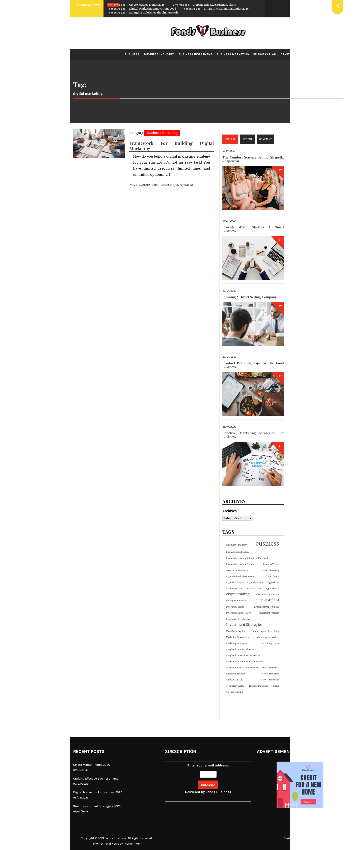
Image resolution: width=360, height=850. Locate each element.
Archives (229, 511)
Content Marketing (270, 570)
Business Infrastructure (237, 552)
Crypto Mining (272, 588)
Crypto (286, 54)
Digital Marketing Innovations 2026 (142, 8)
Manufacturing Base (236, 631)
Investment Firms (235, 607)
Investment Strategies (244, 625)
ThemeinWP (131, 843)
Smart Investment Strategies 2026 (216, 8)
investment (269, 600)
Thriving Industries (258, 686)
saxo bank (234, 679)
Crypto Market (254, 588)
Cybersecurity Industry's (267, 594)
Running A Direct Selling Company (249, 297)
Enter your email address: (208, 778)
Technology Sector (235, 686)
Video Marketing (234, 692)
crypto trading (238, 594)
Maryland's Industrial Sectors (241, 649)
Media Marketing (270, 667)
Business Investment (195, 54)
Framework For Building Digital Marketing (171, 145)
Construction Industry (237, 570)
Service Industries (270, 680)
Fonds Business (218, 792)
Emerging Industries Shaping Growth (143, 12)
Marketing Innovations (268, 637)
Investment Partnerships (238, 613)
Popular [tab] (230, 139)
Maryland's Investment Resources (243, 655)
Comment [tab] (265, 139)
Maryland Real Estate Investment (242, 667)
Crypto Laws (273, 582)
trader (276, 686)
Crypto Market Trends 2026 (137, 4)
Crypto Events (272, 576)
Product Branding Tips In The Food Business (253, 365)
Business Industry (159, 54)
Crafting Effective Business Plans (204, 4)
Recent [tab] (247, 139)
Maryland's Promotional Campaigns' (244, 661)
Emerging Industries (236, 601)
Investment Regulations (238, 619)
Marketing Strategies (236, 643)
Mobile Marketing (270, 674)
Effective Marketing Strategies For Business (253, 435)
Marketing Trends (270, 643)
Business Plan (264, 54)
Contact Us (291, 838)
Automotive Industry (236, 545)
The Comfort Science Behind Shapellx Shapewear (253, 159)
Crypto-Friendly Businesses (240, 576)
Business (132, 54)
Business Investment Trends (240, 564)
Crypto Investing (255, 582)
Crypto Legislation (235, 588)
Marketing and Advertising (266, 631)
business (267, 543)
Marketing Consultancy (237, 637)
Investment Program (269, 613)
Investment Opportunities (266, 607)
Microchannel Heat (235, 674)
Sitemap (334, 838)
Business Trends (271, 564)
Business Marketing (233, 54)
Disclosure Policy (313, 838)
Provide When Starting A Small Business (253, 229)
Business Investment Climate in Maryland (247, 558)
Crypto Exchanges (235, 582)
